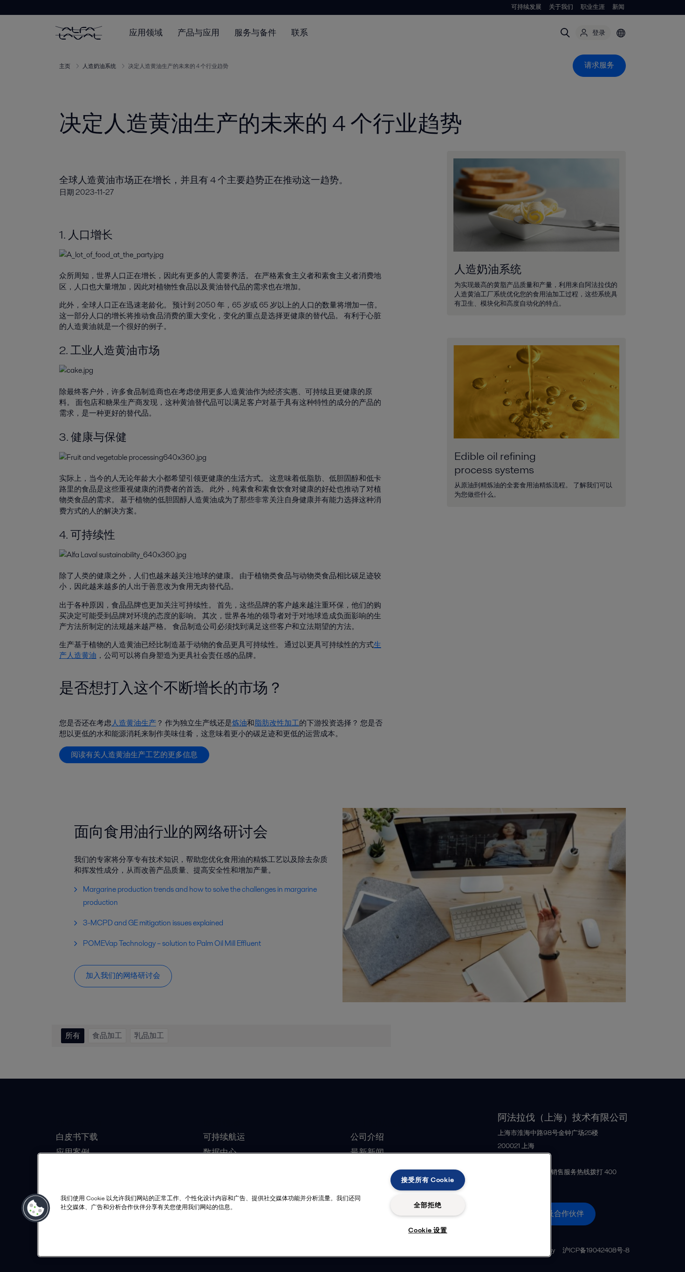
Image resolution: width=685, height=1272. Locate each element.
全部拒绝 (427, 1205)
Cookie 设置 (427, 1230)
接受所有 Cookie (427, 1179)
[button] (36, 1208)
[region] (294, 1205)
